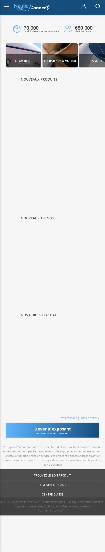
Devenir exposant (52, 485)
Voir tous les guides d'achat (79, 418)
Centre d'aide (52, 494)
